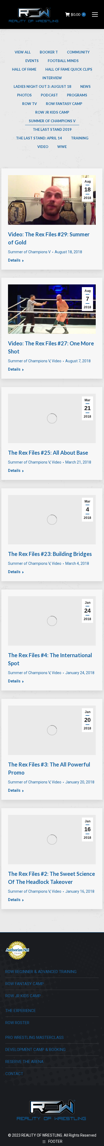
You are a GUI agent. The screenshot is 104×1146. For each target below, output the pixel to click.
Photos (24, 95)
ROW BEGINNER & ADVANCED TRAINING (41, 971)
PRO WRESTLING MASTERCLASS (34, 1037)
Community (78, 52)
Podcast (49, 95)
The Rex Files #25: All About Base (48, 452)
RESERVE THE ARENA (24, 1061)
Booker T (49, 52)
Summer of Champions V (52, 121)
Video (42, 146)
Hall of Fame (24, 69)
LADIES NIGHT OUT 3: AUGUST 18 (42, 86)
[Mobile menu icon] (95, 14)
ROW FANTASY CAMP (24, 983)
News (85, 86)
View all (23, 52)
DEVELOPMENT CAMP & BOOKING (35, 1049)
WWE (62, 146)
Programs (77, 95)
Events (32, 61)
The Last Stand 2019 (52, 129)
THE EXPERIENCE (20, 1010)
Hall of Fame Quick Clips (68, 69)
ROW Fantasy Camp (64, 104)
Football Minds (63, 61)
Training (79, 138)
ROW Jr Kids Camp (52, 112)
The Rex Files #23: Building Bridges (50, 554)
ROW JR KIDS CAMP (23, 995)
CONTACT (14, 1073)
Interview (52, 78)
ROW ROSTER (17, 1022)
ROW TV (29, 104)
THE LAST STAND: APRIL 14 (39, 138)
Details (14, 260)
